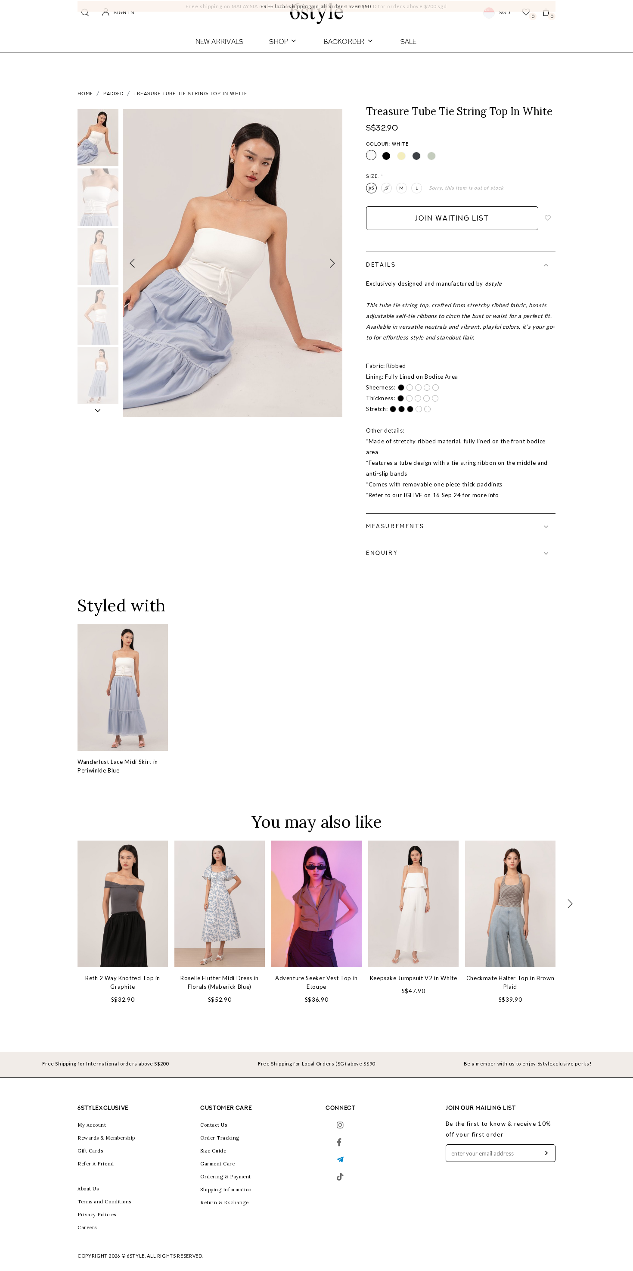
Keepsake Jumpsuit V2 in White (413, 978)
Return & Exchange (224, 1202)
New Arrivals (219, 41)
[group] (98, 137)
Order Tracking (219, 1138)
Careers (87, 1227)
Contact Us (213, 1125)
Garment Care (217, 1164)
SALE (408, 41)
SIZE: (374, 176)
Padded (113, 94)
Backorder (344, 41)
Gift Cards (90, 1151)
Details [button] (381, 265)
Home (85, 94)
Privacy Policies (97, 1215)
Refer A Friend (96, 1164)
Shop (278, 41)
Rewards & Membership (106, 1138)
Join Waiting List (452, 218)
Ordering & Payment (225, 1177)
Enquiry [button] (382, 553)
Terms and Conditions (104, 1202)
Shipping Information (226, 1190)
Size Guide (213, 1151)
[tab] (460, 265)
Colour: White (387, 144)
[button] (98, 410)
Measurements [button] (395, 527)
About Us (88, 1189)
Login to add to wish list (548, 218)
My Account (92, 1125)
